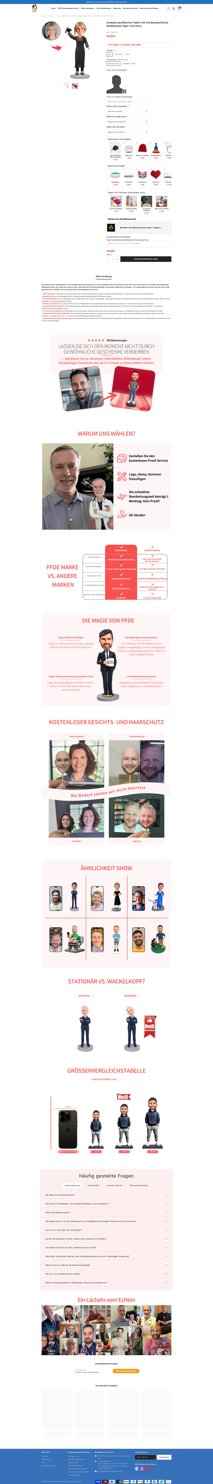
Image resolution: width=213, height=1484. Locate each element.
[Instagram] (142, 1468)
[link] (56, 1433)
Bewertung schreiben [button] (126, 1371)
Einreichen (164, 1457)
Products (51, 16)
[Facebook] (136, 1468)
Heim (43, 16)
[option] (71, 50)
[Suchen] (168, 8)
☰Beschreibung (104, 276)
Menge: (109, 254)
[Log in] (173, 8)
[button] (108, 148)
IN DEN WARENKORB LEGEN (146, 259)
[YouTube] (147, 1468)
